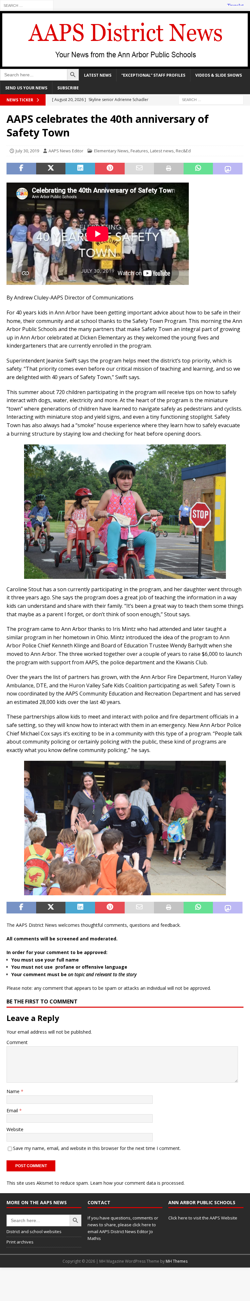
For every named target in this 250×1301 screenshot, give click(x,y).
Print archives (20, 1242)
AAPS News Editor (66, 151)
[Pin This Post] (110, 168)
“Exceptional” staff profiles (153, 75)
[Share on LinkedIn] (80, 168)
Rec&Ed (183, 151)
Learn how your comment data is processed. (137, 1183)
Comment (17, 1042)
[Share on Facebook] (21, 168)
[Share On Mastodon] (228, 168)
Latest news (97, 75)
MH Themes (177, 1261)
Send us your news (26, 88)
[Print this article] (169, 168)
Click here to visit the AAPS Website (202, 1218)
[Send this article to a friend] (139, 168)
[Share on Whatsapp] (198, 168)
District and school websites (34, 1231)
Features (139, 151)
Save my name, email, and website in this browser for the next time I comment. (97, 1148)
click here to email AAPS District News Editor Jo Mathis (122, 1231)
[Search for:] (26, 5)
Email (13, 1110)
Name (14, 1091)
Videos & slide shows (218, 75)
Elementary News (111, 151)
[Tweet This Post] (51, 168)
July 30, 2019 (27, 151)
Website (15, 1129)
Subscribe (68, 88)
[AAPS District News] (125, 65)
